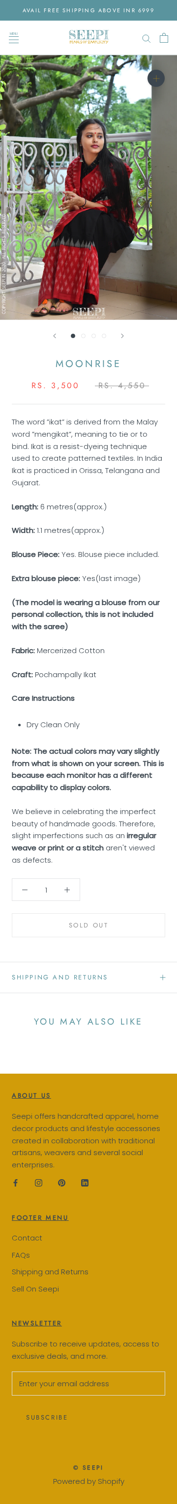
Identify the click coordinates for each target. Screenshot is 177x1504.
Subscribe (47, 1417)
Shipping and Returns (50, 1272)
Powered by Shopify (88, 1481)
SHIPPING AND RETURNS (60, 977)
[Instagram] (38, 1183)
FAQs (21, 1255)
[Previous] (54, 336)
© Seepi (88, 1467)
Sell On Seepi (35, 1289)
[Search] (146, 37)
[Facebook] (15, 1183)
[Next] (122, 336)
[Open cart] (164, 38)
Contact (27, 1238)
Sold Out (89, 925)
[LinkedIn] (84, 1183)
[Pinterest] (61, 1183)
